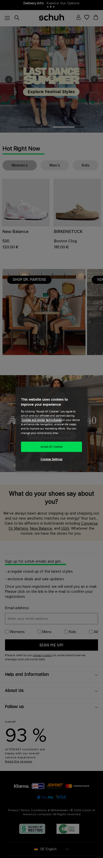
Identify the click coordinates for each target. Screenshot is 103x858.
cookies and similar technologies (41, 420)
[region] (52, 429)
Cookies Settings (51, 459)
